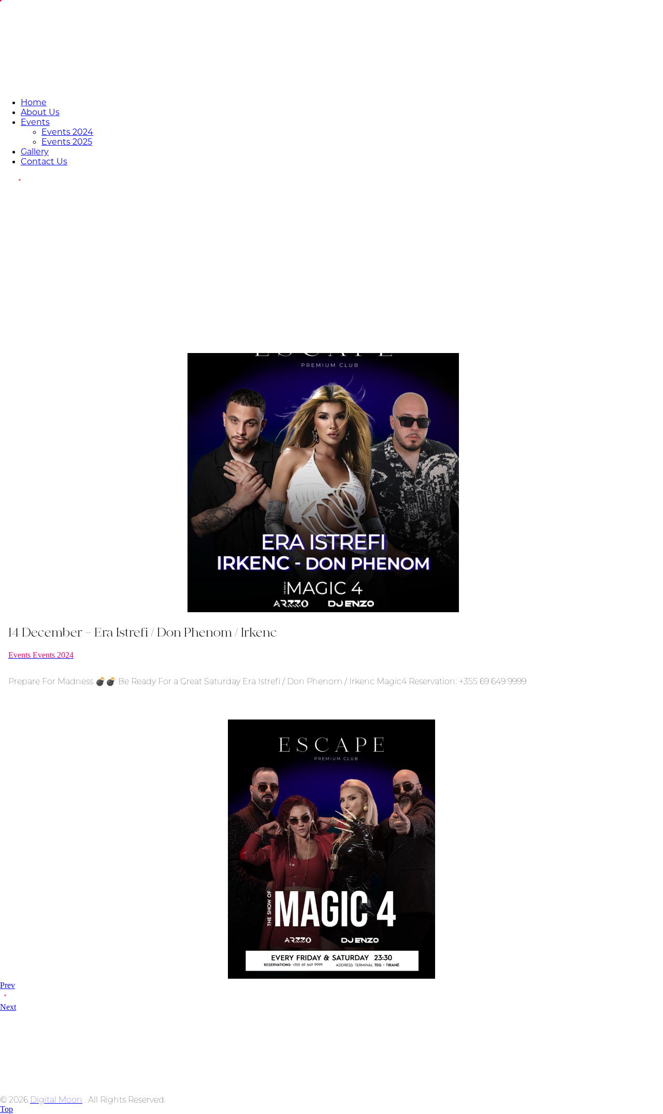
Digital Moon (56, 1100)
